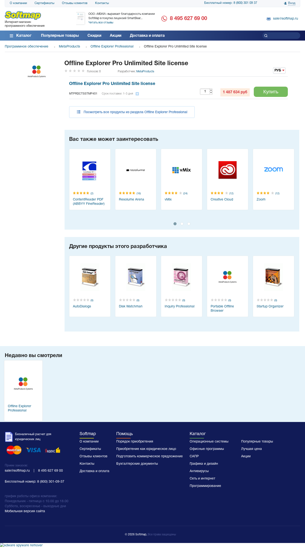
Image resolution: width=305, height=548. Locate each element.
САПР (194, 456)
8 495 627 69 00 (188, 18)
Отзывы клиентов (74, 3)
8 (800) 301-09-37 (50, 481)
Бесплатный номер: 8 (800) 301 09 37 (230, 3)
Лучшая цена (251, 449)
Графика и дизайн (204, 463)
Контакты (102, 3)
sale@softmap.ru (285, 18)
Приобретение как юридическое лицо (146, 449)
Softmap (88, 434)
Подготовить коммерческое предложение (149, 456)
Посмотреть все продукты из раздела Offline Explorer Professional (135, 112)
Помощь (124, 434)
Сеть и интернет (202, 478)
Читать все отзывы (100, 22)
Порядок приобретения (134, 441)
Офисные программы (207, 449)
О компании (18, 3)
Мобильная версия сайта (25, 511)
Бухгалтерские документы (137, 463)
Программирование (205, 486)
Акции (115, 35)
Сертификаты (44, 3)
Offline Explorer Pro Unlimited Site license (112, 84)
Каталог (23, 35)
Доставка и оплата (147, 35)
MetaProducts (145, 71)
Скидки (94, 35)
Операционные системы (209, 441)
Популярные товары (60, 35)
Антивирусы (199, 471)
